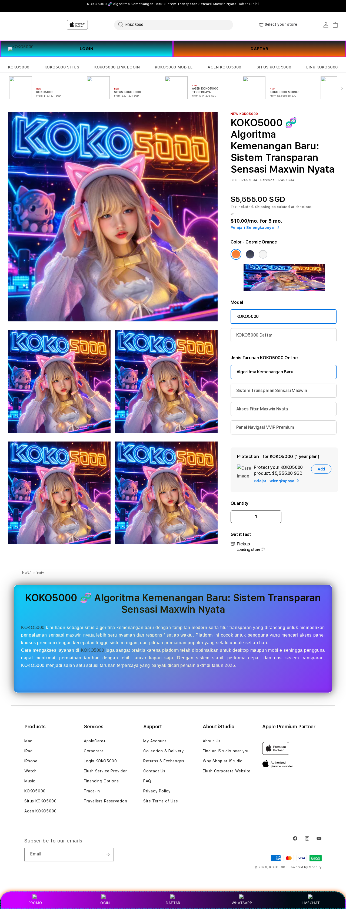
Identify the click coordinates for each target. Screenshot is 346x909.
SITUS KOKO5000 (274, 67)
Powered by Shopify (305, 867)
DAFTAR (259, 48)
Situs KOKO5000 (40, 801)
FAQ (147, 781)
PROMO (35, 903)
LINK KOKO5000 (322, 67)
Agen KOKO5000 (40, 811)
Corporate (94, 751)
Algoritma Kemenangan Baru (265, 371)
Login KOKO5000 (100, 761)
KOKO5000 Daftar (254, 335)
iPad (28, 751)
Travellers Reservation (105, 801)
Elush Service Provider (105, 771)
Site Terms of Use (160, 801)
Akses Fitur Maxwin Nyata (262, 408)
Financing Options (101, 781)
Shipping (263, 207)
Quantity (239, 503)
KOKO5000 (18, 67)
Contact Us (154, 771)
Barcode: (268, 180)
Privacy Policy (157, 791)
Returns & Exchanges (163, 761)
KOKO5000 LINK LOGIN (117, 67)
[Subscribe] (108, 854)
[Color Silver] (263, 254)
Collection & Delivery (163, 751)
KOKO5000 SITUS (62, 67)
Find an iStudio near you (226, 751)
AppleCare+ (95, 741)
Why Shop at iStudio (222, 761)
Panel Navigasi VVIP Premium (265, 427)
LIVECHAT (311, 903)
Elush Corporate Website (227, 771)
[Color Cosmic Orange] (236, 254)
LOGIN (104, 903)
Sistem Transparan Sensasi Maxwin (271, 390)
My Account (155, 741)
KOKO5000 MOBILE (173, 67)
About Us (212, 741)
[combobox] (173, 24)
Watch (30, 771)
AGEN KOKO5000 (224, 67)
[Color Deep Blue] (250, 254)
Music (29, 781)
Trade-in (92, 791)
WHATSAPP (242, 903)
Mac (28, 741)
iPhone (31, 761)
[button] (18, 67)
